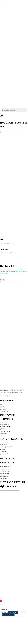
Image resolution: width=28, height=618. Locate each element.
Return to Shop (13, 612)
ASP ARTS (12, 252)
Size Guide (7, 243)
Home (2, 243)
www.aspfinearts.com (5, 396)
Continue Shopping (8, 614)
